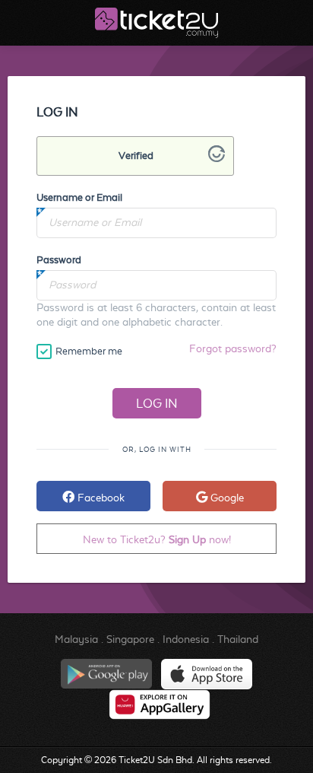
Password (58, 260)
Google (225, 497)
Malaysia (76, 639)
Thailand (237, 639)
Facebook (99, 497)
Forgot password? (233, 348)
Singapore (130, 639)
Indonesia (186, 639)
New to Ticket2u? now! (157, 539)
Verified (136, 155)
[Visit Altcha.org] (216, 158)
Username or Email (79, 197)
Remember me (88, 351)
